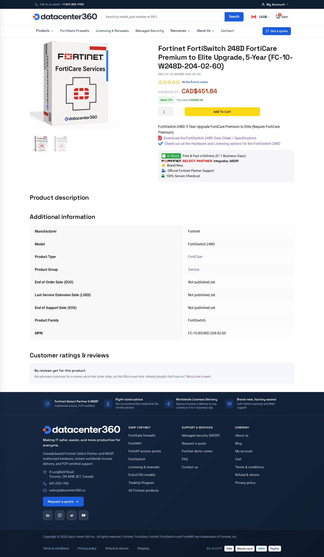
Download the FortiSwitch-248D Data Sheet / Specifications (210, 138)
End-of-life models (141, 475)
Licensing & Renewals (112, 31)
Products (43, 31)
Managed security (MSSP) (201, 436)
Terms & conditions (249, 467)
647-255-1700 (59, 483)
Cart (238, 459)
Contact (227, 31)
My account (243, 451)
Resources (178, 31)
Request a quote (60, 502)
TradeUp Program (141, 483)
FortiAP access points (144, 451)
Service (193, 269)
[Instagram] (60, 515)
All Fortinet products (143, 491)
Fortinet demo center (197, 451)
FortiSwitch (136, 459)
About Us (203, 31)
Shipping (143, 548)
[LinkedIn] (48, 515)
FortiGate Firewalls (74, 31)
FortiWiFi (135, 443)
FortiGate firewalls (141, 436)
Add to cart (222, 112)
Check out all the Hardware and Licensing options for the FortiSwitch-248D (222, 144)
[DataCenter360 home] (65, 16)
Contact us (190, 467)
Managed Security (150, 31)
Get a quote (279, 31)
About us (241, 436)
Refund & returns (247, 475)
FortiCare (195, 257)
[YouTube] (83, 515)
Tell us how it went (198, 376)
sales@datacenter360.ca (67, 490)
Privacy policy (245, 483)
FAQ (185, 459)
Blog (238, 443)
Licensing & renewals (144, 467)
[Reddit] (71, 515)
